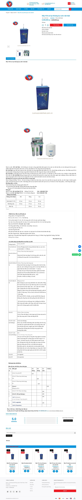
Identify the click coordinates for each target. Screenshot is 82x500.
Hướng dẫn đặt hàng (46, 482)
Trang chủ (10, 9)
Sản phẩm (18, 9)
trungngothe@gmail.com (50, 3)
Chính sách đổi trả (45, 484)
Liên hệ (49, 9)
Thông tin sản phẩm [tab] (10, 58)
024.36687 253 (47, 4)
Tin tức (32, 9)
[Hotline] (79, 254)
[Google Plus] (13, 491)
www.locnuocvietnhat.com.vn (56, 410)
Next (39, 33)
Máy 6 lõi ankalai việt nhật (27, 463)
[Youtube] (16, 491)
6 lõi (24, 469)
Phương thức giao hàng (46, 486)
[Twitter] (7, 491)
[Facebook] (10, 491)
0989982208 (75, 254)
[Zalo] (79, 250)
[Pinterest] (19, 491)
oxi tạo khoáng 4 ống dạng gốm (24, 334)
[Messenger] (79, 246)
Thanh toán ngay (70, 24)
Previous (7, 33)
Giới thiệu (31, 482)
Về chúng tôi (41, 9)
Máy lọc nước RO (13, 12)
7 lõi (38, 469)
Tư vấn (26, 9)
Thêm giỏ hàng (56, 24)
